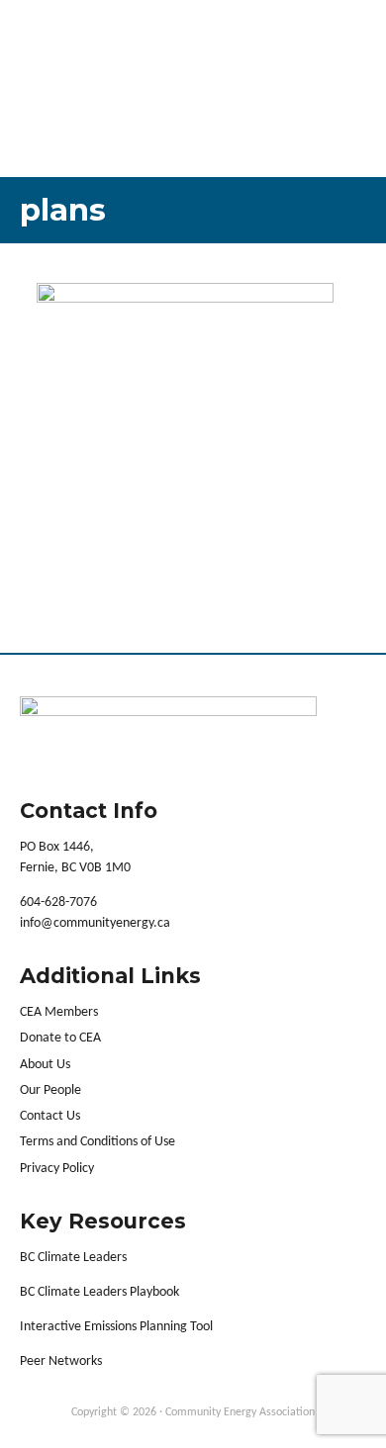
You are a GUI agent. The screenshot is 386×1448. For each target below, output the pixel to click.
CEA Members (59, 1012)
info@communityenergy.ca (95, 923)
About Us (45, 1064)
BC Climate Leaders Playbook (99, 1292)
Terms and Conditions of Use (97, 1141)
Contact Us (50, 1116)
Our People (50, 1090)
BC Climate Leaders (73, 1257)
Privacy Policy (57, 1168)
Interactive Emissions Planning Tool (116, 1326)
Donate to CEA (60, 1038)
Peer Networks (61, 1361)
